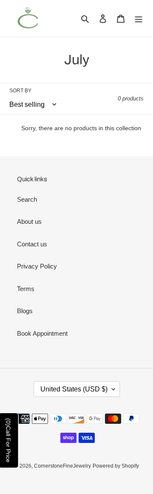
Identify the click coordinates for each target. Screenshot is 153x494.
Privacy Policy (37, 266)
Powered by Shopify (116, 466)
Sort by (20, 91)
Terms (25, 288)
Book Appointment (42, 333)
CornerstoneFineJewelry (62, 466)
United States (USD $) (74, 389)
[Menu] (138, 18)
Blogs (25, 310)
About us (29, 221)
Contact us (32, 244)
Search (27, 199)
